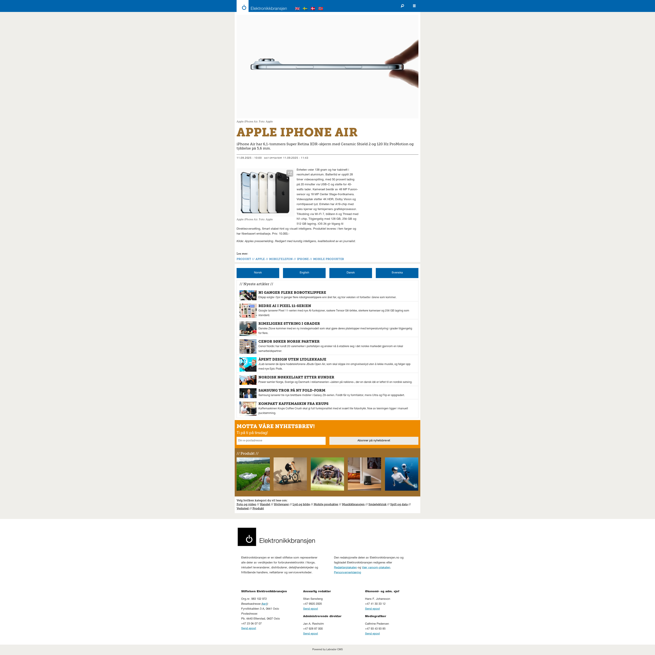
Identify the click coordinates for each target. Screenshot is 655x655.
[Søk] (402, 6)
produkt (244, 259)
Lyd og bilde (301, 504)
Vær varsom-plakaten (376, 567)
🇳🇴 (320, 9)
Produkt (258, 508)
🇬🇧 (297, 9)
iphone (303, 259)
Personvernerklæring (347, 572)
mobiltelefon (281, 259)
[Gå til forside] (261, 6)
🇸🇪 (305, 9)
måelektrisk (378, 504)
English (304, 272)
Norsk (258, 272)
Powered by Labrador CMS (327, 650)
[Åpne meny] (414, 6)
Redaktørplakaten (345, 567)
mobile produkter (328, 259)
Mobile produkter (326, 504)
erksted (243, 508)
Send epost (248, 628)
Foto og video (246, 504)
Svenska (397, 272)
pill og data (400, 504)
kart (264, 604)
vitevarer (282, 504)
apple (260, 259)
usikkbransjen (355, 504)
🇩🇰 (313, 9)
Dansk (351, 272)
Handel (265, 504)
